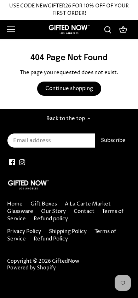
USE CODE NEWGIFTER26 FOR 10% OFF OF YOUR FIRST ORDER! (69, 9)
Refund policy (51, 218)
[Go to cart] (123, 29)
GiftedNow (65, 261)
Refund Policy (51, 239)
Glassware (20, 211)
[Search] (107, 29)
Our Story (53, 211)
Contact (84, 211)
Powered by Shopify (31, 268)
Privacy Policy (24, 231)
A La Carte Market (88, 204)
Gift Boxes (43, 204)
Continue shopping (69, 88)
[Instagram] (22, 162)
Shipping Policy (68, 231)
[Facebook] (12, 162)
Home (15, 204)
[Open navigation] (11, 29)
